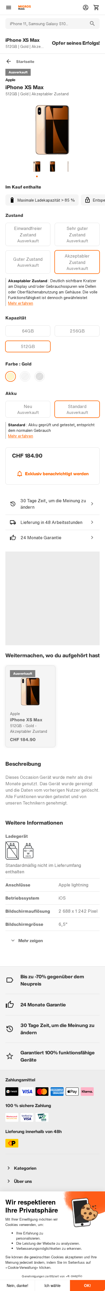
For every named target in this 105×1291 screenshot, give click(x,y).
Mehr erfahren (20, 303)
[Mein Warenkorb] (96, 7)
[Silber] (25, 376)
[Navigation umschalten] (8, 7)
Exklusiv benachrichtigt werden (57, 473)
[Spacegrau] (39, 376)
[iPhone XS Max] (30, 692)
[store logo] (24, 7)
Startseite (25, 61)
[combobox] (45, 23)
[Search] (92, 23)
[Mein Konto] (85, 7)
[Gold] (10, 376)
